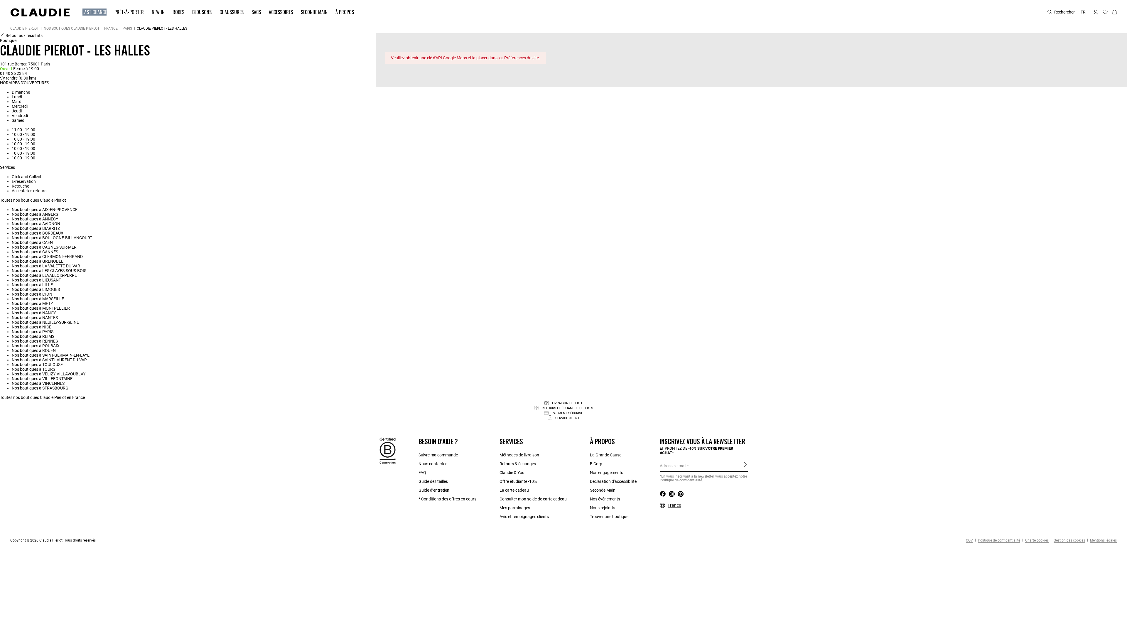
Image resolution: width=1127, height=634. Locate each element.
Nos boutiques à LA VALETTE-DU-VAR (46, 266)
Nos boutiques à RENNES (35, 341)
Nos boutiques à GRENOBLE (37, 261)
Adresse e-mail (673, 465)
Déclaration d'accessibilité (613, 481)
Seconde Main (602, 490)
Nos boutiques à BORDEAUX (37, 233)
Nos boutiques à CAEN (32, 242)
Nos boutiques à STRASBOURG (40, 388)
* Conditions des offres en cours (447, 499)
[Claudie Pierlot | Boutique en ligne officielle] (40, 12)
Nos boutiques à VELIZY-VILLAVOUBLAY (48, 374)
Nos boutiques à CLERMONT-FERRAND (47, 256)
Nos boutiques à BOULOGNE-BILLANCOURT (52, 237)
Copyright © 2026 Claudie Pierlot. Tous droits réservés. (53, 540)
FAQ (422, 472)
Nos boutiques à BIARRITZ (36, 228)
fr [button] (1083, 12)
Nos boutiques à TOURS (33, 369)
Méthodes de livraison (519, 455)
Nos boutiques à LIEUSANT (36, 280)
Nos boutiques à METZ (32, 303)
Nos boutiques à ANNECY (35, 219)
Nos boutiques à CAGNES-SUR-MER (44, 247)
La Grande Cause (605, 455)
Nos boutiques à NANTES (35, 317)
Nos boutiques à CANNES (35, 251)
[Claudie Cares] (387, 450)
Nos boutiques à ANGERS (35, 214)
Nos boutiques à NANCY (34, 313)
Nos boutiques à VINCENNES (38, 383)
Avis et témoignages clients (524, 516)
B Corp (596, 463)
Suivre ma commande (438, 455)
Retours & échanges (518, 463)
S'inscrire (745, 465)
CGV (969, 540)
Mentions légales (1103, 540)
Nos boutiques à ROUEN (34, 350)
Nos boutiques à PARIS (32, 331)
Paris (127, 28)
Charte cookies (1036, 540)
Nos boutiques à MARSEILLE (38, 298)
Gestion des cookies (1069, 540)
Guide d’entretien (434, 490)
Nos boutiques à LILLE (32, 284)
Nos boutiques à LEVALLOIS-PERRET (45, 275)
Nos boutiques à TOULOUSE (37, 364)
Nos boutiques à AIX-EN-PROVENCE (44, 209)
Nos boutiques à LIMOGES (36, 289)
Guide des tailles (433, 481)
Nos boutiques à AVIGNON (36, 223)
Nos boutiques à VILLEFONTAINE (42, 378)
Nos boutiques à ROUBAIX (36, 345)
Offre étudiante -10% (518, 481)
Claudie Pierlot (24, 28)
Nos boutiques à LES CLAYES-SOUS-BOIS (49, 270)
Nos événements (605, 499)
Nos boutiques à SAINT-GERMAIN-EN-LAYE (51, 355)
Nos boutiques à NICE (31, 327)
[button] (92, 12)
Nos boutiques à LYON (32, 294)
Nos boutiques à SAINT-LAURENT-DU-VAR (49, 360)
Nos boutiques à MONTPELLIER (41, 308)
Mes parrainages (515, 507)
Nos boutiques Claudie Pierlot (71, 28)
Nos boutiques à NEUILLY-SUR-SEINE (45, 322)
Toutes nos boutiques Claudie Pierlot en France (42, 397)
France (111, 28)
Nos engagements (606, 472)
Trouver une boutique (609, 516)
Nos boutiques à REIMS (33, 336)
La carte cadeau (514, 490)
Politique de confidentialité (998, 540)
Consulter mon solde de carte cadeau (533, 499)
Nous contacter (433, 463)
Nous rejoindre (603, 507)
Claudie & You (512, 472)
